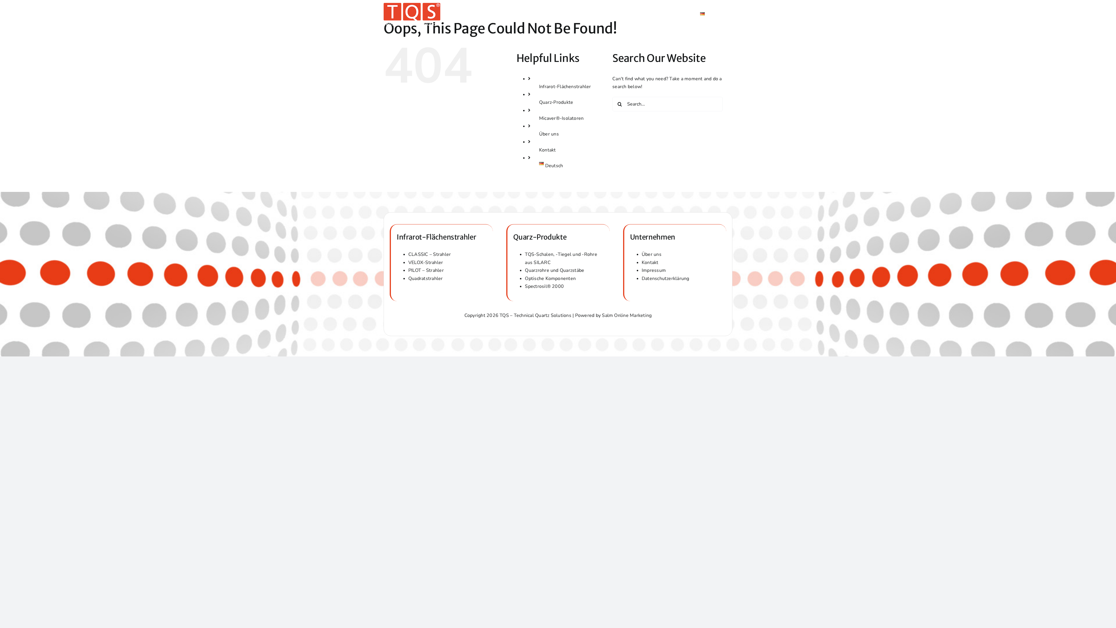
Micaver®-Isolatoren (561, 118)
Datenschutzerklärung (665, 278)
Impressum (654, 270)
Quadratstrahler (425, 278)
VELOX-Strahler (425, 262)
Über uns (549, 134)
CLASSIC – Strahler (429, 254)
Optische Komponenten (550, 278)
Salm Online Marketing (627, 315)
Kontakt (547, 150)
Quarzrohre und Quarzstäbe (554, 270)
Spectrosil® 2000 (544, 286)
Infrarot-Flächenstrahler (565, 86)
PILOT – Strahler (426, 270)
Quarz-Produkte (556, 102)
